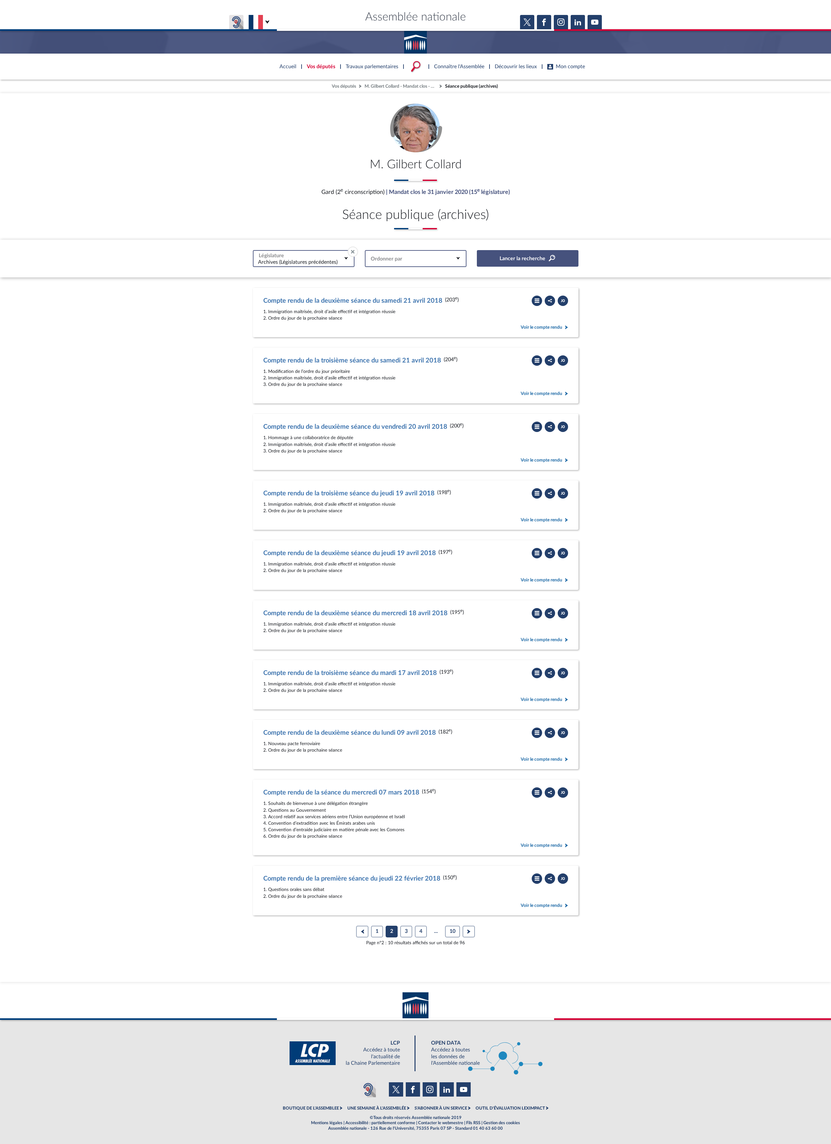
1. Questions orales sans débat (293, 889)
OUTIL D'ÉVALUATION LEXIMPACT (510, 1108)
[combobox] (303, 258)
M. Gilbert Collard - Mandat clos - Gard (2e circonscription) (401, 86)
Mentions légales (326, 1123)
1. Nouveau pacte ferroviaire (291, 743)
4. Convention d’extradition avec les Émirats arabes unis (319, 823)
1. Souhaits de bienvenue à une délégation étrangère (315, 803)
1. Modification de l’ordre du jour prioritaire (306, 371)
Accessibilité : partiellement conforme (380, 1123)
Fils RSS (473, 1123)
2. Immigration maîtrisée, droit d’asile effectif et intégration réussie (329, 377)
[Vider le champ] (353, 252)
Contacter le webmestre (440, 1123)
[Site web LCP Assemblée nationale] (350, 1053)
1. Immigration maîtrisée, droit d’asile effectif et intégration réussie (329, 311)
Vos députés (344, 86)
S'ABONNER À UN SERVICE (441, 1108)
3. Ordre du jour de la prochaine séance (302, 384)
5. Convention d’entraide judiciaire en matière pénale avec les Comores (333, 829)
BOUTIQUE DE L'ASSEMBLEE (311, 1108)
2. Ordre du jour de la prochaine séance (302, 318)
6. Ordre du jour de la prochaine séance (302, 836)
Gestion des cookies (501, 1123)
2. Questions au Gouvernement (294, 810)
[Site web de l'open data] (481, 1053)
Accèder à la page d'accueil (415, 40)
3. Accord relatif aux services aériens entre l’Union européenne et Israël (334, 816)
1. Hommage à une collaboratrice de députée (308, 437)
